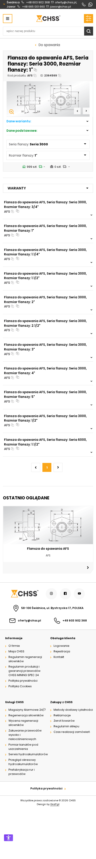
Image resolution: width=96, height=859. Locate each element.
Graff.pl (54, 804)
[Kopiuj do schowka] (35, 70)
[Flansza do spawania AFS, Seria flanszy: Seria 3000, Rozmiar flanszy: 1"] (48, 98)
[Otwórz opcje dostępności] (8, 837)
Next (86, 111)
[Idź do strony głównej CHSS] (24, 593)
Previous (77, 111)
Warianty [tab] (17, 188)
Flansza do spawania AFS (48, 548)
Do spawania (49, 44)
